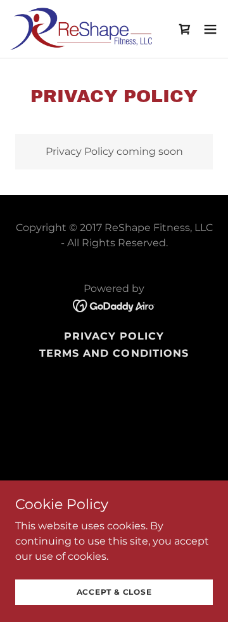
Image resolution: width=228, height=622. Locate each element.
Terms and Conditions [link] (113, 353)
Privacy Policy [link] (114, 336)
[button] (210, 29)
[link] (81, 29)
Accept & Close (114, 592)
